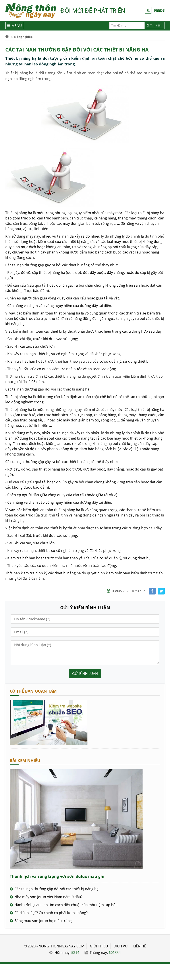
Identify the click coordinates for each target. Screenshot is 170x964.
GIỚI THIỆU (99, 946)
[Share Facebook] (152, 591)
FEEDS (159, 10)
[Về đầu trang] (164, 386)
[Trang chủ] (7, 37)
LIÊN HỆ (139, 946)
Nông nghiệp (23, 37)
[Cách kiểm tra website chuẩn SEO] (48, 743)
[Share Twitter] (161, 591)
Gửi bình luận (85, 673)
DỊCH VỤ (121, 946)
